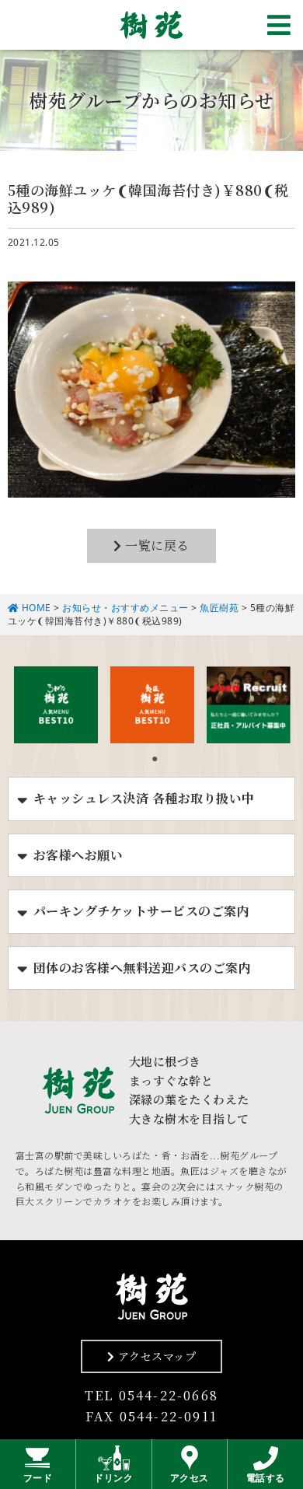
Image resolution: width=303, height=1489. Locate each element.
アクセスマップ (155, 1356)
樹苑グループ (151, 25)
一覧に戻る (156, 545)
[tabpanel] (56, 704)
